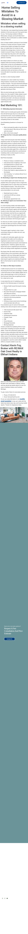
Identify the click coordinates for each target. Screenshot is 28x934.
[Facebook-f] (4, 898)
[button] (7, 2)
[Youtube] (7, 898)
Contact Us (9, 639)
